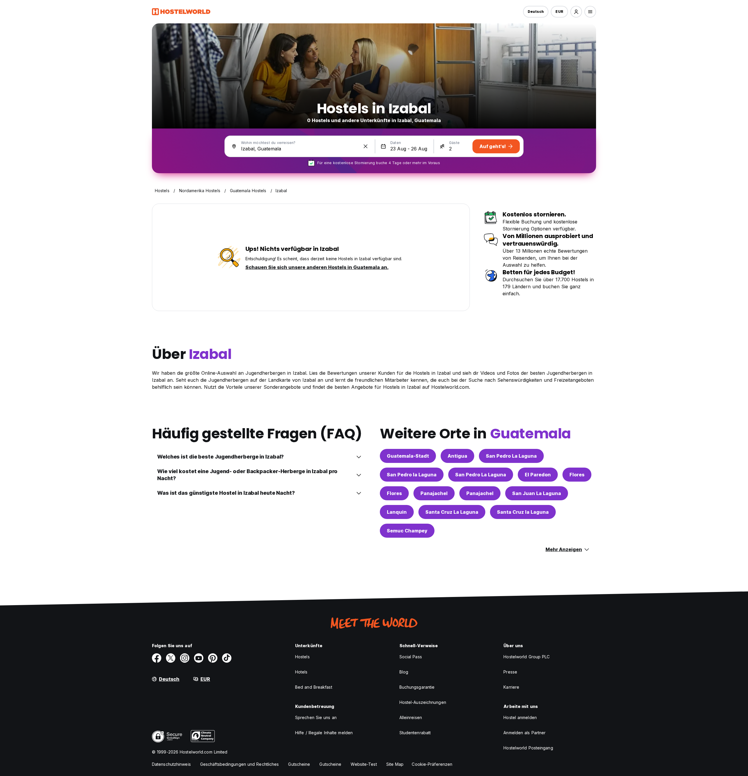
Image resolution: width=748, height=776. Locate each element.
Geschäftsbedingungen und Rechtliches (239, 764)
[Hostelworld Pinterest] (212, 658)
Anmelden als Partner (524, 732)
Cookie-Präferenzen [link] (432, 764)
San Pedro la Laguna (412, 475)
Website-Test (364, 764)
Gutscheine (299, 764)
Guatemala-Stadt (408, 456)
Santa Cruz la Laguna (523, 512)
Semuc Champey (407, 531)
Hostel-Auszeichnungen (422, 702)
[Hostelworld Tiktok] (226, 658)
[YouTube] (198, 658)
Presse (510, 671)
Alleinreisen (410, 717)
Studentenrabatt (415, 732)
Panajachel (434, 493)
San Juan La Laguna (536, 493)
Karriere (511, 687)
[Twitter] (170, 658)
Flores (576, 475)
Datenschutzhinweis (171, 764)
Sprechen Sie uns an (316, 717)
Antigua (457, 456)
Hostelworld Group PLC (526, 656)
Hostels (302, 656)
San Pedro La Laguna (511, 456)
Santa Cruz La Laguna (451, 512)
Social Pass (410, 656)
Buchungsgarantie (417, 687)
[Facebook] (156, 658)
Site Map (395, 764)
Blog (403, 671)
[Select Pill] (576, 12)
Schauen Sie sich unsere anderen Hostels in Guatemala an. (317, 267)
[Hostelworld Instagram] (184, 658)
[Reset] (366, 146)
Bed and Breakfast (313, 687)
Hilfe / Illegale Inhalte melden (324, 732)
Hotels (301, 671)
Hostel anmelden (520, 717)
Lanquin (397, 512)
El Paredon (538, 475)
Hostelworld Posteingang (528, 747)
